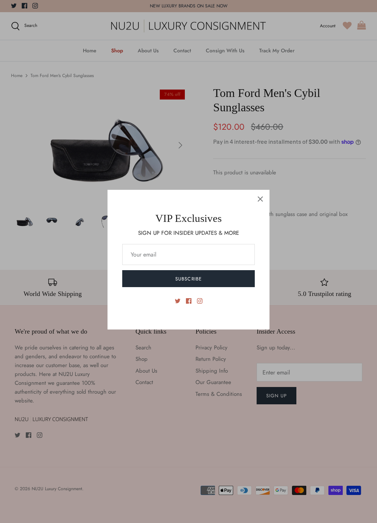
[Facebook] (188, 301)
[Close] (260, 199)
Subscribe (188, 278)
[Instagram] (199, 301)
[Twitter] (177, 301)
